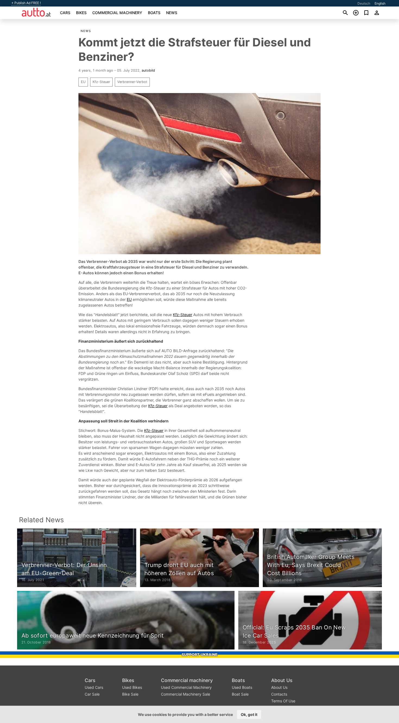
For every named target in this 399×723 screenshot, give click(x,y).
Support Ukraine (200, 654)
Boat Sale (240, 694)
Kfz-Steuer (101, 82)
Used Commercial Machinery (186, 687)
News (171, 12)
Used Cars (94, 687)
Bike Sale (130, 694)
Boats (154, 12)
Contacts (279, 694)
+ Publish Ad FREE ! (26, 3)
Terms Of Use (283, 701)
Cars (65, 12)
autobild (148, 70)
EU (83, 82)
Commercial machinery (117, 12)
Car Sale (92, 694)
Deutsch (363, 3)
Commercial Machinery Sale (185, 694)
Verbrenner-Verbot (132, 82)
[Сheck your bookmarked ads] (366, 12)
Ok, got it (249, 714)
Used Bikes (132, 687)
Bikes (81, 12)
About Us (281, 680)
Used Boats (242, 687)
